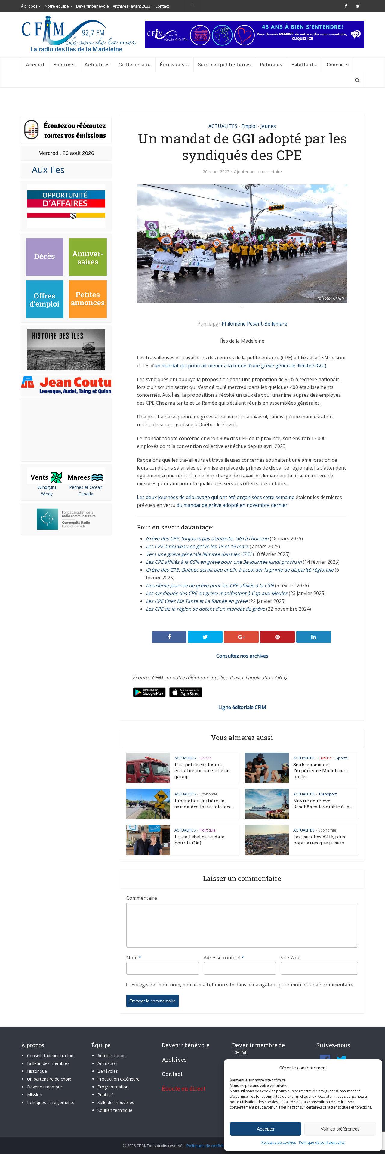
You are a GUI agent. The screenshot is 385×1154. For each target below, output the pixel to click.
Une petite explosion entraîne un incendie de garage (201, 770)
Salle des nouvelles (115, 1102)
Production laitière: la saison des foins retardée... (204, 804)
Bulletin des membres (48, 1063)
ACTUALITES (222, 126)
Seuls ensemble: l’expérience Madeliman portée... (320, 770)
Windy (47, 494)
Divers (205, 758)
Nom (133, 957)
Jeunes (268, 126)
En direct (64, 64)
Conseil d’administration (50, 1055)
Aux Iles (46, 169)
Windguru (47, 487)
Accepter (266, 1128)
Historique (37, 1071)
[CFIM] (80, 33)
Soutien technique (114, 1110)
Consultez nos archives (242, 656)
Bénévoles (107, 1071)
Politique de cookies (278, 1142)
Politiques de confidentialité (211, 1145)
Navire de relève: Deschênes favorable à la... (322, 804)
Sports (342, 758)
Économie (208, 794)
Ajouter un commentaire (258, 171)
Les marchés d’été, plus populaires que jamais (319, 840)
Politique (208, 830)
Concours (338, 64)
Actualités (96, 64)
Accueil (35, 64)
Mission (34, 1094)
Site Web (290, 957)
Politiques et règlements (50, 1102)
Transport (328, 794)
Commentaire (141, 898)
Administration (111, 1055)
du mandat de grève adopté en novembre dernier (232, 505)
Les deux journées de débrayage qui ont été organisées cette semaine (215, 497)
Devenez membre (44, 1087)
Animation (107, 1063)
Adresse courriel (224, 957)
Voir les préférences (340, 1128)
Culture (325, 758)
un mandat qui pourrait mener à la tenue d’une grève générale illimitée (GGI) (240, 365)
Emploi (249, 126)
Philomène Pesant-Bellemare (254, 323)
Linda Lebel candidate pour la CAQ (199, 840)
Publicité (105, 1094)
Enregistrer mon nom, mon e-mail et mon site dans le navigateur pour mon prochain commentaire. (242, 984)
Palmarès (271, 64)
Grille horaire (135, 64)
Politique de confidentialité (322, 1142)
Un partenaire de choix (49, 1079)
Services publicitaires (224, 64)
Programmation (112, 1087)
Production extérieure (118, 1079)
